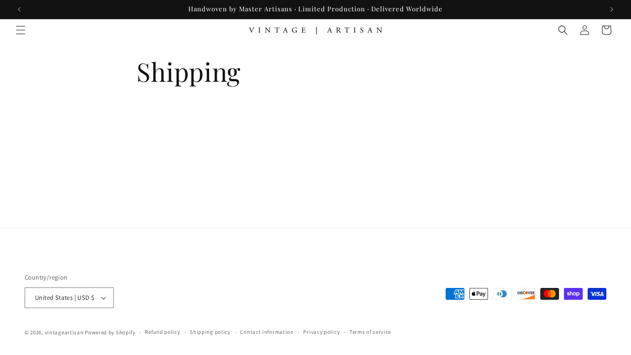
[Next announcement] (612, 9)
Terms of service (370, 331)
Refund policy (162, 331)
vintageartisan (64, 332)
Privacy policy (321, 331)
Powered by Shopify (110, 332)
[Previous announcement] (19, 9)
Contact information (266, 331)
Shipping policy (210, 331)
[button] (21, 30)
